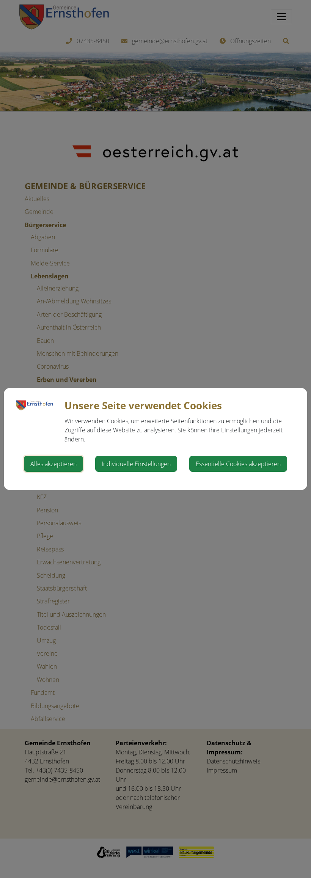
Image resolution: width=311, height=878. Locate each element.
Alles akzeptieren (53, 464)
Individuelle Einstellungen (136, 464)
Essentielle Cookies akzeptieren (238, 464)
